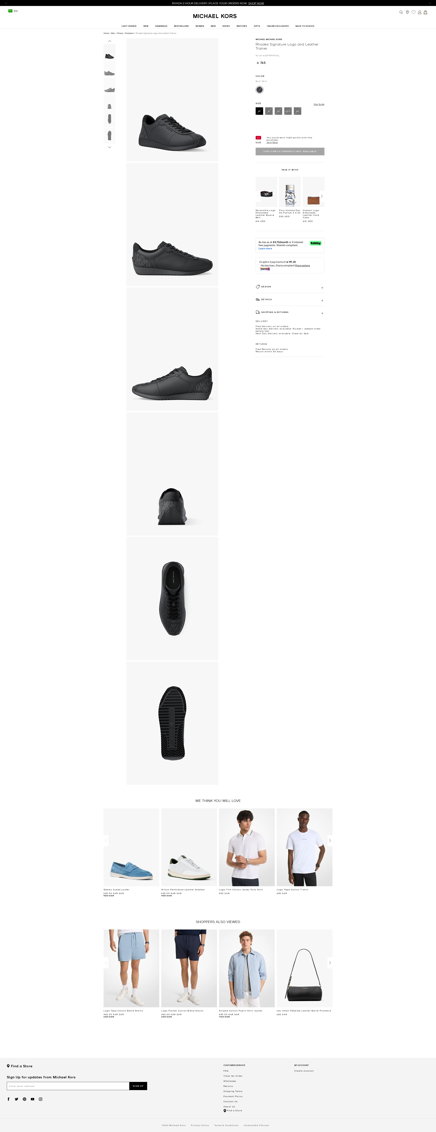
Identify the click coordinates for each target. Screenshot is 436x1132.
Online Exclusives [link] (278, 26)
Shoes (120, 33)
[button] (258, 196)
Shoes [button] (226, 26)
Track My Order (233, 1075)
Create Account (304, 1070)
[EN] (10, 12)
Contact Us (230, 1101)
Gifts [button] (257, 26)
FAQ (226, 1070)
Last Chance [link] (129, 26)
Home (106, 33)
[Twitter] (16, 1099)
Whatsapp (229, 1081)
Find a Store (21, 1066)
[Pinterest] (24, 1099)
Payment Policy (233, 1096)
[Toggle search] (401, 12)
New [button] (145, 26)
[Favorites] (413, 12)
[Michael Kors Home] (215, 18)
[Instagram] (40, 1099)
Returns (228, 1086)
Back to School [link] (305, 26)
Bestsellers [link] (181, 26)
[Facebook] (8, 1099)
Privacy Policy (200, 1125)
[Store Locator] (407, 12)
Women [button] (200, 26)
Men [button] (213, 26)
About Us (229, 1106)
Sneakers (129, 33)
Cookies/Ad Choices (256, 1125)
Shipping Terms (232, 1091)
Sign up (138, 1085)
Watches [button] (242, 26)
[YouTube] (32, 1099)
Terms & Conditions (226, 1125)
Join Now (272, 142)
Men (113, 33)
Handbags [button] (161, 26)
